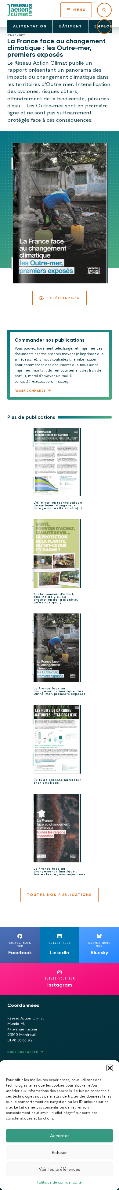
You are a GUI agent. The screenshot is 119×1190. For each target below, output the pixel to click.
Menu (79, 10)
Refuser (59, 1152)
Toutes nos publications (59, 895)
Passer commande (30, 390)
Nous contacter (22, 1052)
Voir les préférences (59, 1169)
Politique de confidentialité (59, 1182)
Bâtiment (70, 26)
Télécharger (63, 298)
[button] (110, 1068)
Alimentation (30, 26)
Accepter (59, 1135)
